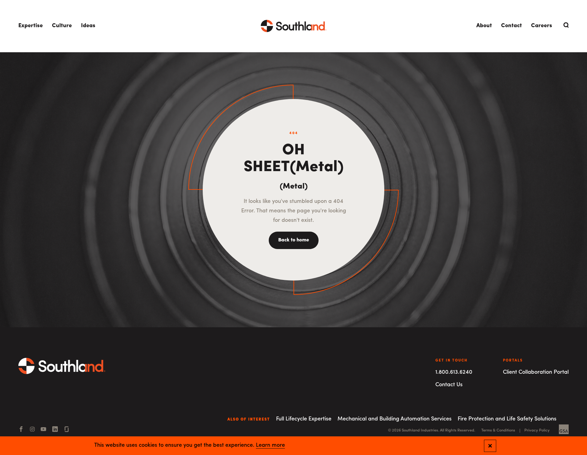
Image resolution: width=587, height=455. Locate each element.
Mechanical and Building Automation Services (395, 419)
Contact (511, 26)
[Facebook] (21, 430)
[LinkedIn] (55, 430)
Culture (62, 26)
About (484, 26)
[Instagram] (32, 430)
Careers (541, 26)
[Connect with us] (66, 430)
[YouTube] (43, 430)
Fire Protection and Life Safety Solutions (507, 419)
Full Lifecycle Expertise (303, 419)
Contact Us (449, 385)
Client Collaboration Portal (536, 372)
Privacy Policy (537, 430)
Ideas (88, 26)
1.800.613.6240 (453, 372)
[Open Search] (565, 25)
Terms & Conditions (498, 430)
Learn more (270, 445)
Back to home (293, 240)
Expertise (30, 26)
